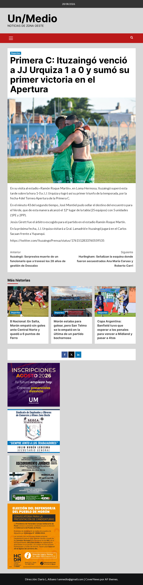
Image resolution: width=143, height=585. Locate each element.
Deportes (15, 53)
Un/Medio (32, 18)
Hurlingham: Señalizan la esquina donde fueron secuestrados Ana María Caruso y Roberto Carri (105, 258)
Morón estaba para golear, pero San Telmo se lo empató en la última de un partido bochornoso (70, 330)
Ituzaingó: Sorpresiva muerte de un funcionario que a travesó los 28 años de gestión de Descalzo (38, 258)
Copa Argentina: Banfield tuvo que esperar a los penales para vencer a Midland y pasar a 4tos (114, 330)
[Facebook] (65, 355)
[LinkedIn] (78, 355)
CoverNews (92, 579)
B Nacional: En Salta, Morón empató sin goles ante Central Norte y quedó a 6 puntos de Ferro (27, 330)
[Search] (132, 38)
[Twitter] (71, 355)
